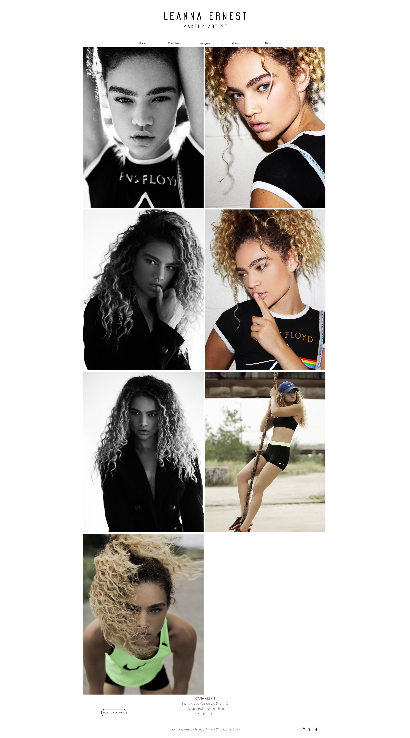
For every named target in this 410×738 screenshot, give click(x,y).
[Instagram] (303, 729)
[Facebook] (316, 729)
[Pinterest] (310, 729)
